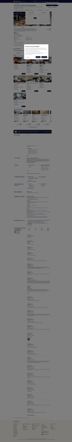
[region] (36, 51)
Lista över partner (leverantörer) (29, 54)
